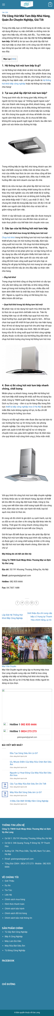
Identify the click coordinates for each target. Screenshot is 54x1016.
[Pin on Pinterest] (32, 603)
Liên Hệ (8, 895)
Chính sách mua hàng (15, 899)
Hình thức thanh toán (14, 904)
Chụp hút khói (8, 237)
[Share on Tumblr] (36, 603)
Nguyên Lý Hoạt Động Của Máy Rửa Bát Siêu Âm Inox (30, 774)
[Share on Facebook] (17, 603)
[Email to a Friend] (27, 603)
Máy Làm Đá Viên (13, 941)
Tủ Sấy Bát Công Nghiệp (16, 932)
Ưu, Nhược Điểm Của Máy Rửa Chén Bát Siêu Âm (31, 763)
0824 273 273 (29, 731)
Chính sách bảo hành (14, 908)
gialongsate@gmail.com (27, 737)
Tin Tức (8, 890)
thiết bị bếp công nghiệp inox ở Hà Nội (23, 407)
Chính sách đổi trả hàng (16, 913)
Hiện (14, 59)
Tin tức (5, 12)
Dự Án (7, 885)
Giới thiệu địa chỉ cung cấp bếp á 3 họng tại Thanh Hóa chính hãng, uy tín (39, 616)
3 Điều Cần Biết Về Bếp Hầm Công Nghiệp (29, 801)
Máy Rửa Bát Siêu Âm (15, 945)
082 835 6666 (29, 724)
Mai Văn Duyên (9, 666)
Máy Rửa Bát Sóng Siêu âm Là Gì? (26, 792)
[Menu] (3, 4)
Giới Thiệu (9, 881)
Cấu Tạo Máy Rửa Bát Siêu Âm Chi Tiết (28, 784)
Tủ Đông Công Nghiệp (15, 950)
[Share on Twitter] (22, 603)
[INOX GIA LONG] (27, 4)
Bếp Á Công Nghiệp (14, 936)
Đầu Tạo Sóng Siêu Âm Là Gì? (24, 753)
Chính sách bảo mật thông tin (18, 918)
